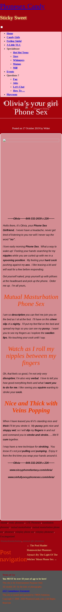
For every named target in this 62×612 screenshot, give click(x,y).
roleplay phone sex (24, 531)
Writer (47, 128)
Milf (15, 67)
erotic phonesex (16, 522)
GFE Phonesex (33, 522)
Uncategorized (7, 536)
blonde (4, 522)
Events (10, 71)
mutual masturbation (21, 527)
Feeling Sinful (14, 41)
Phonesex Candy (22, 6)
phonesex (9, 531)
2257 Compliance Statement (16, 591)
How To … (19, 90)
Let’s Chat (18, 86)
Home (10, 33)
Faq (15, 79)
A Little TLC (14, 45)
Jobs (15, 83)
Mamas (17, 64)
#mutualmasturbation (11, 541)
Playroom (12, 94)
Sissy (15, 56)
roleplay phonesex (45, 531)
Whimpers (18, 60)
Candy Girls (13, 37)
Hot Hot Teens (20, 52)
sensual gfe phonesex (33, 541)
